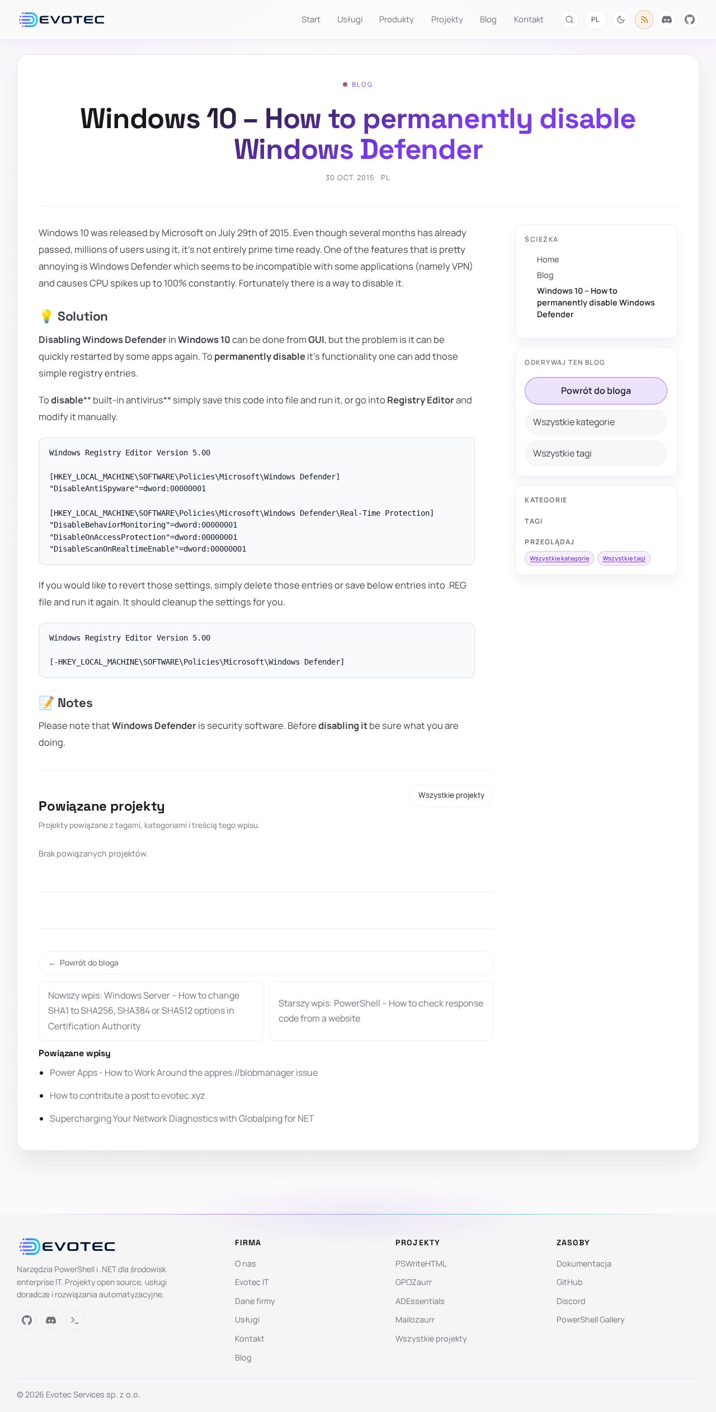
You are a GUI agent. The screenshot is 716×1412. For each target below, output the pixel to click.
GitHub (570, 1282)
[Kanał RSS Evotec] (644, 19)
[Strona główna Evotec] (61, 20)
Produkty (396, 19)
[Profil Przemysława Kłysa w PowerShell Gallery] (74, 1320)
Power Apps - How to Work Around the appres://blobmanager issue (184, 1072)
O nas (245, 1263)
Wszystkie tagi (562, 453)
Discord (571, 1301)
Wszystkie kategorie (574, 422)
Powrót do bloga (596, 390)
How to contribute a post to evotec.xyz (127, 1095)
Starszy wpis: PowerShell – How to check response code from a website (381, 1010)
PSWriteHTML (420, 1263)
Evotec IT (252, 1282)
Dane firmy (255, 1301)
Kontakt (529, 19)
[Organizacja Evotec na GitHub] (689, 19)
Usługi (349, 19)
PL (595, 19)
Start (311, 19)
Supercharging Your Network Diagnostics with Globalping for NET (182, 1118)
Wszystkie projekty (451, 795)
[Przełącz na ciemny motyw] (620, 19)
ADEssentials (420, 1301)
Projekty (447, 19)
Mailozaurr (415, 1319)
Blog (488, 19)
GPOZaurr (413, 1282)
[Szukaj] (569, 19)
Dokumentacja (584, 1263)
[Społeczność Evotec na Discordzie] (667, 19)
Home (548, 259)
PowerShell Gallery (591, 1319)
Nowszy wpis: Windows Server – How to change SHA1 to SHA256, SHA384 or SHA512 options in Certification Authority (143, 1010)
